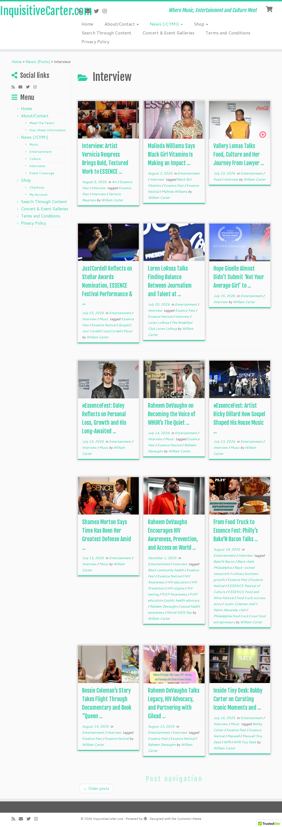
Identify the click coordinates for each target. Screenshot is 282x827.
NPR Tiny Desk (245, 742)
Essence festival (103, 325)
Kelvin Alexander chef (229, 610)
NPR (228, 742)
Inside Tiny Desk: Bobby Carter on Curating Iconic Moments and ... (237, 699)
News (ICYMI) (165, 24)
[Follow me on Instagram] (106, 11)
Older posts (96, 788)
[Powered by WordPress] (145, 818)
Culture (35, 158)
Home (87, 24)
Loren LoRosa (159, 322)
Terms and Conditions (227, 32)
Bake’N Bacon (224, 561)
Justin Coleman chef (240, 604)
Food (217, 179)
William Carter (112, 200)
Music (33, 144)
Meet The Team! (41, 123)
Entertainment (40, 151)
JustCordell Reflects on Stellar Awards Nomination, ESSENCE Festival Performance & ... (107, 285)
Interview (99, 188)
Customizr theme (189, 819)
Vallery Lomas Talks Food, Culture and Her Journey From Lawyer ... (238, 155)
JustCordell (112, 331)
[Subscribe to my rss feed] (81, 11)
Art (115, 181)
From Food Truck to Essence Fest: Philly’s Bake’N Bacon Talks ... (235, 531)
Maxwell (233, 736)
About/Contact (120, 24)
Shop (199, 24)
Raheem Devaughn (164, 606)
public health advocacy (182, 600)
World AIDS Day (179, 612)
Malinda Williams (175, 191)
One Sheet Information (47, 130)
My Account (38, 194)
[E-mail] (89, 11)
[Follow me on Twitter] (98, 11)
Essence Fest (174, 185)
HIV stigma (176, 588)
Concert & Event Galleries (168, 32)
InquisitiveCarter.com (33, 11)
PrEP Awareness (174, 594)
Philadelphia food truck (231, 616)
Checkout (36, 187)
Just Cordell (91, 331)
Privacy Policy (95, 41)
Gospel (124, 325)
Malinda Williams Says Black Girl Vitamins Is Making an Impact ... (171, 155)
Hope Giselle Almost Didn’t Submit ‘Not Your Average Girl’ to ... (238, 277)
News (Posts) (38, 61)
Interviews (37, 166)
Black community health (166, 570)
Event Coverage (41, 173)
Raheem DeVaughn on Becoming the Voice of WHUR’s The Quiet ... (171, 414)
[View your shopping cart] (270, 8)
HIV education (178, 582)
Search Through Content (106, 32)
